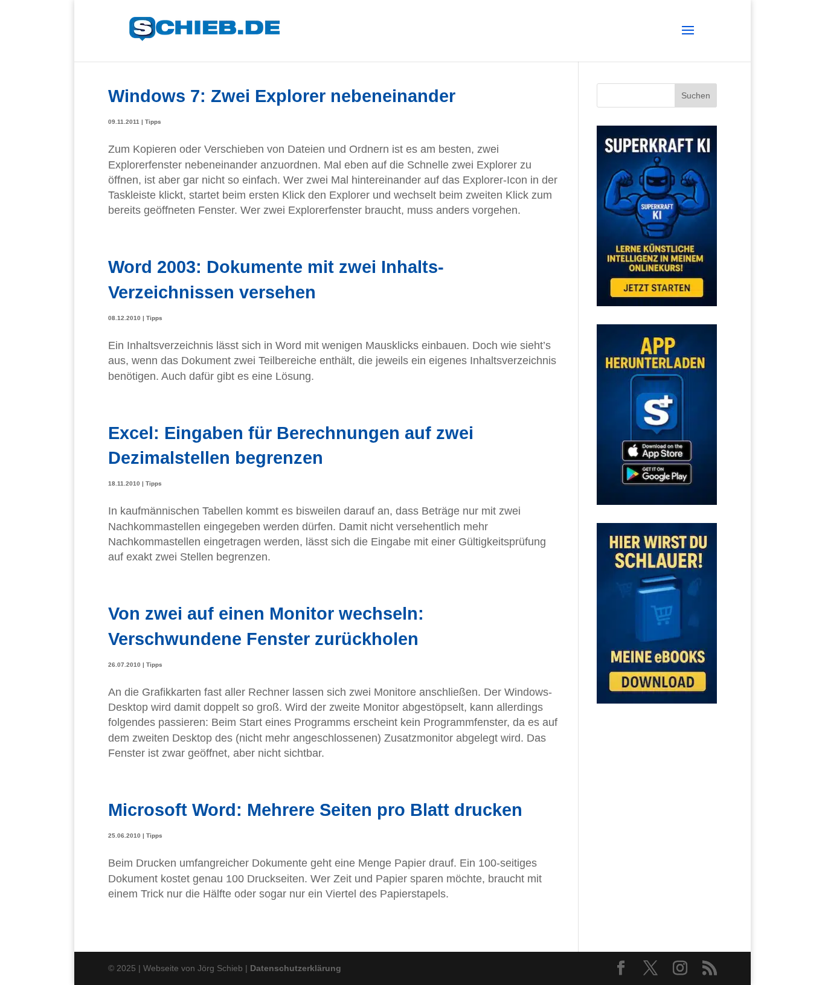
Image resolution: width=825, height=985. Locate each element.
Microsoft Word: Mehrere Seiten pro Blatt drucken (315, 810)
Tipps (153, 121)
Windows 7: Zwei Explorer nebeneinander (281, 96)
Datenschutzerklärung (295, 968)
